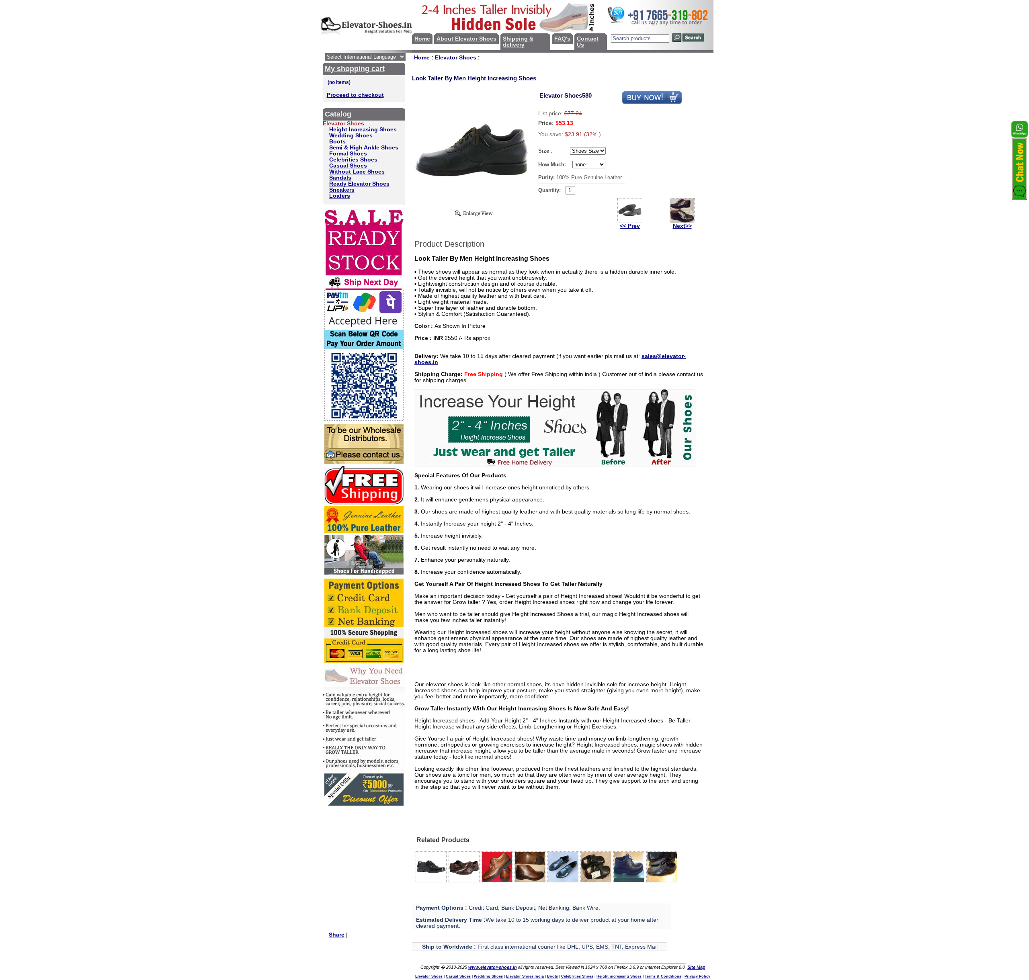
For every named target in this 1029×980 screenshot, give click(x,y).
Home (422, 39)
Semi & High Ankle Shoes (363, 148)
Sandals (340, 178)
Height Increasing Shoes (363, 130)
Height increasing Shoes (619, 976)
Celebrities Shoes (353, 160)
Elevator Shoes (455, 58)
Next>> (682, 226)
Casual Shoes (348, 166)
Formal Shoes (348, 154)
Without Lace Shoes (357, 172)
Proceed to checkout (355, 95)
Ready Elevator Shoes (359, 184)
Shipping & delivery (518, 42)
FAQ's (562, 39)
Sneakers (342, 190)
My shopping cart (355, 69)
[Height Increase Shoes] (555, 465)
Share (336, 935)
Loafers (339, 196)
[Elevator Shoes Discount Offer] (364, 804)
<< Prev (630, 226)
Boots (337, 142)
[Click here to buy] (652, 102)
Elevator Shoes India (525, 976)
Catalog (338, 114)
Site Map (696, 967)
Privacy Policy (697, 976)
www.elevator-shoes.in (492, 967)
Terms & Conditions (663, 976)
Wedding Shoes (351, 136)
